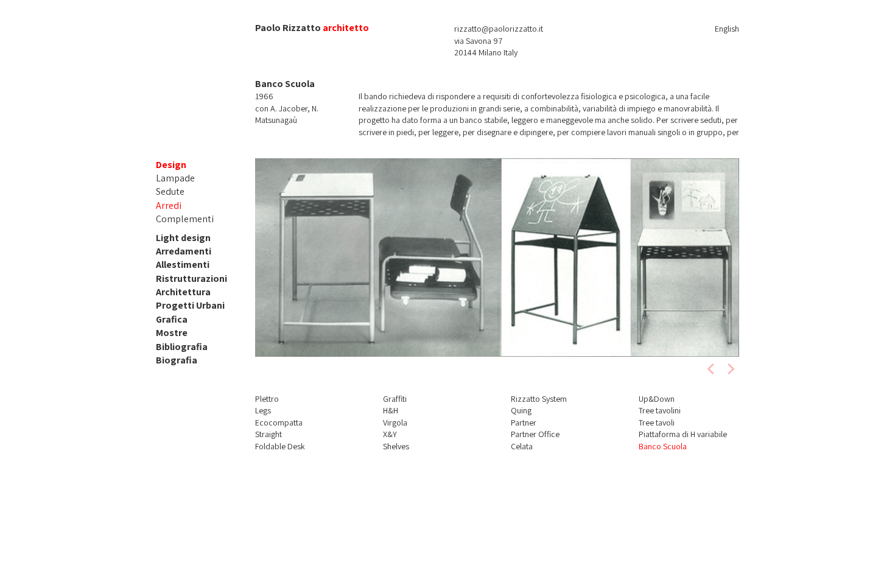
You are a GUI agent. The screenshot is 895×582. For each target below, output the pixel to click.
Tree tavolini (660, 410)
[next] (730, 369)
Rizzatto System (539, 398)
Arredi (168, 205)
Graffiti (395, 398)
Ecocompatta (279, 422)
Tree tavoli (657, 422)
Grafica (172, 319)
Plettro (267, 398)
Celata (522, 446)
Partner (523, 422)
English (727, 28)
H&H (390, 410)
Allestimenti (182, 264)
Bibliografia (182, 346)
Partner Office (535, 434)
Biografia (176, 360)
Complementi (185, 218)
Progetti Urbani (190, 305)
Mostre (172, 332)
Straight (268, 434)
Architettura (183, 292)
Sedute (170, 191)
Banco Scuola (663, 446)
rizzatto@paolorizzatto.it (498, 28)
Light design (183, 237)
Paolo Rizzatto (288, 27)
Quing (521, 410)
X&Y (390, 434)
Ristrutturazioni (191, 278)
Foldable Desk (280, 446)
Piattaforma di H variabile (683, 434)
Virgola (395, 422)
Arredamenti (183, 251)
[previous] (712, 369)
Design (171, 164)
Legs (263, 410)
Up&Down (657, 398)
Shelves (396, 446)
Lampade (175, 178)
